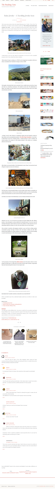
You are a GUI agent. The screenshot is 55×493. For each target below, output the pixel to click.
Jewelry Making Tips (6, 319)
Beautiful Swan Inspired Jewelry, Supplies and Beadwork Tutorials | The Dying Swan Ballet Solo (19, 343)
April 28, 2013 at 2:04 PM (11, 379)
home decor (51, 5)
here (43, 150)
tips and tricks (34, 5)
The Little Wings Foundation (25, 137)
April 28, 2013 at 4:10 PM (11, 403)
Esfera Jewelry (20, 261)
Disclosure (4, 308)
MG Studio (51, 486)
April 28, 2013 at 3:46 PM (11, 390)
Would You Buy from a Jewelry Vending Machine (12, 304)
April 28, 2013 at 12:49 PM (11, 369)
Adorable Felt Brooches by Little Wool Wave (31, 342)
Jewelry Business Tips (15, 319)
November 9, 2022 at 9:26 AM (11, 442)
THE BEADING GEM (12, 318)
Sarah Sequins (10, 423)
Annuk (8, 388)
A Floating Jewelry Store (7, 302)
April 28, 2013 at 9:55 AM (10, 357)
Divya (6, 355)
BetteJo (8, 413)
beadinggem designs (43, 5)
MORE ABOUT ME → (47, 45)
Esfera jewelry (10, 401)
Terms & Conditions (11, 486)
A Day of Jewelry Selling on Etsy (9, 305)
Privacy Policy (4, 486)
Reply (3, 364)
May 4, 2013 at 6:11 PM (10, 424)
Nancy (7, 367)
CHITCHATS (42, 157)
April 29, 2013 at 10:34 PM (11, 414)
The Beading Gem (9, 5)
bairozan (8, 377)
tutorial (27, 5)
